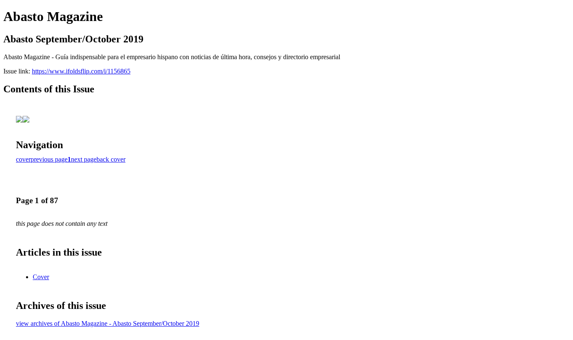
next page (83, 159)
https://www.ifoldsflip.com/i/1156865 (81, 71)
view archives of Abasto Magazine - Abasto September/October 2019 (107, 323)
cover (23, 159)
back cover (110, 159)
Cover (41, 276)
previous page (49, 159)
